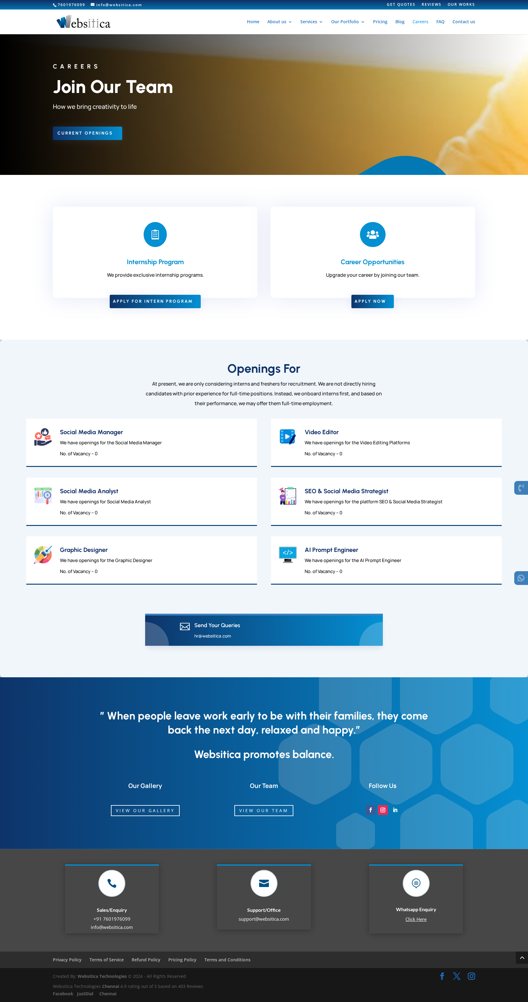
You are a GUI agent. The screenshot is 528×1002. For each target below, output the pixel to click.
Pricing (380, 22)
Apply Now (370, 301)
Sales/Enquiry (112, 910)
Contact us (464, 22)
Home (253, 22)
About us (276, 22)
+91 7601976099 (112, 919)
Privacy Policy (67, 960)
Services (308, 22)
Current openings (85, 133)
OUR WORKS (461, 5)
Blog (400, 22)
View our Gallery (145, 810)
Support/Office (264, 910)
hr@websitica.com (212, 636)
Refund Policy (146, 960)
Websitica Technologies (102, 976)
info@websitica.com (112, 927)
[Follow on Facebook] (371, 810)
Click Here (416, 919)
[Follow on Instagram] (383, 810)
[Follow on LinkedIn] (395, 810)
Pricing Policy (182, 960)
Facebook (64, 993)
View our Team (263, 810)
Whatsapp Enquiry (416, 909)
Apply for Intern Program (153, 301)
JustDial (85, 993)
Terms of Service (107, 960)
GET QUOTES (401, 5)
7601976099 (71, 4)
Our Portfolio (345, 22)
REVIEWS (432, 5)
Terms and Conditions (227, 960)
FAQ (440, 22)
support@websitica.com (264, 919)
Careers (420, 22)
